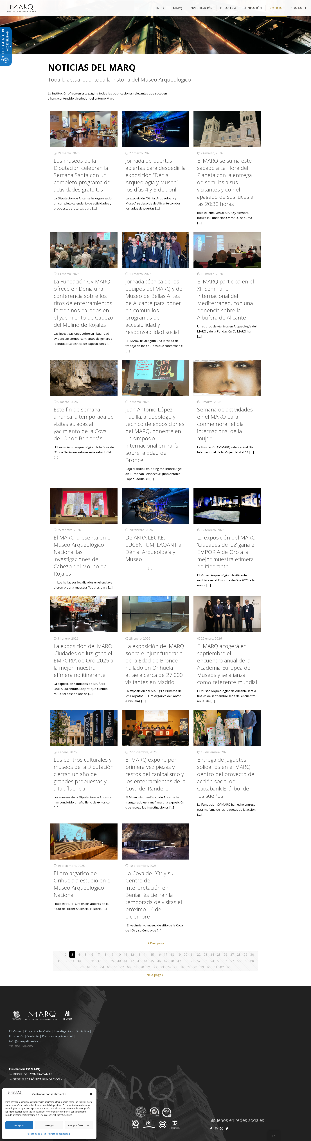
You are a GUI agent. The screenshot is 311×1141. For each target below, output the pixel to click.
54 (212, 961)
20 (185, 954)
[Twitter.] (222, 1128)
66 (115, 967)
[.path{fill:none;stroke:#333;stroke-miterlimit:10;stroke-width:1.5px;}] (84, 129)
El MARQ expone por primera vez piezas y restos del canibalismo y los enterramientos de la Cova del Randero (155, 774)
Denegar (49, 1125)
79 (202, 967)
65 (109, 967)
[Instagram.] (216, 1128)
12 (132, 954)
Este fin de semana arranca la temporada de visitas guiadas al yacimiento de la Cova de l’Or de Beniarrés (84, 424)
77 (189, 967)
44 (145, 961)
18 (172, 954)
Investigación (63, 1031)
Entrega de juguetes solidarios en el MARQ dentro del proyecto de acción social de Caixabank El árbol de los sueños (225, 777)
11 (125, 954)
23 (205, 954)
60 (252, 961)
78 (195, 967)
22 (199, 954)
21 (192, 954)
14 (145, 954)
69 (135, 967)
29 (245, 954)
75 (175, 967)
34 (79, 961)
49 (179, 961)
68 (129, 967)
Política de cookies (36, 1133)
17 (165, 954)
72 (155, 967)
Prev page (157, 943)
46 (159, 961)
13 (139, 954)
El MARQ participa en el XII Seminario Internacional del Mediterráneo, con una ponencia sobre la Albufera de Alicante (225, 299)
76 (182, 967)
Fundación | (17, 1036)
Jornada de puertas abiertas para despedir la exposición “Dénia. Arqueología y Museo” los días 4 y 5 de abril (155, 175)
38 (105, 961)
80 (209, 967)
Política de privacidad (59, 1133)
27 (232, 954)
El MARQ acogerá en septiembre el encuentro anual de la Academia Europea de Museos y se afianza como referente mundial (227, 664)
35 (85, 961)
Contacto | (33, 1036)
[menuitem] (161, 8)
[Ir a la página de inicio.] (22, 8)
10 (119, 954)
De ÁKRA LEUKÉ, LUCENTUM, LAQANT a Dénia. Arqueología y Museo (153, 548)
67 (122, 967)
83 (229, 967)
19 (179, 954)
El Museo (15, 1031)
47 (165, 961)
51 (192, 961)
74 (169, 967)
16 (159, 954)
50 (185, 961)
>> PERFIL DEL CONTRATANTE (30, 1074)
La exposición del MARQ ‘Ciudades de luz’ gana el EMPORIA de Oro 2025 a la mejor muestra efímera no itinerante (83, 660)
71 (149, 967)
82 (222, 967)
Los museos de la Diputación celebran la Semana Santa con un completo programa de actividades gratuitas (82, 175)
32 (65, 961)
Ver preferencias (79, 1125)
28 (239, 954)
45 (152, 961)
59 (245, 961)
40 (119, 961)
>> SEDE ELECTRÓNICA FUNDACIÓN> (35, 1079)
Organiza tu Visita (38, 1031)
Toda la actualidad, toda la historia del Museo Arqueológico (119, 79)
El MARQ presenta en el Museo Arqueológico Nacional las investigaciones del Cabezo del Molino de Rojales (83, 555)
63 (95, 967)
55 (219, 961)
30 (252, 954)
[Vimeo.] (226, 1128)
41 (125, 961)
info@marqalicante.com (26, 1041)
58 (239, 961)
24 (212, 954)
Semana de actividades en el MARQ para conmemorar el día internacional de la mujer (225, 424)
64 (102, 967)
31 (59, 961)
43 (139, 961)
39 (112, 961)
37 (99, 961)
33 (72, 961)
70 (142, 967)
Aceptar (19, 1125)
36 (92, 961)
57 (232, 961)
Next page (154, 975)
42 (132, 961)
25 (219, 954)
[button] (91, 1094)
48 (172, 961)
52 (199, 961)
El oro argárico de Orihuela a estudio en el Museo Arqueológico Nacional (83, 883)
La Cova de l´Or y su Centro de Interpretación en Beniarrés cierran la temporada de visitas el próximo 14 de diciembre (153, 894)
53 (205, 961)
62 (89, 967)
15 (152, 954)
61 (82, 967)
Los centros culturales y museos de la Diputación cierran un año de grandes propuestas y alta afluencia (84, 774)
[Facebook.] (211, 1128)
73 (162, 967)
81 (215, 967)
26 (225, 954)
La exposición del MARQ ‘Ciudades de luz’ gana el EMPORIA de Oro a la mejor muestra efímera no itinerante (226, 552)
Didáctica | (83, 1031)
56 (225, 961)
